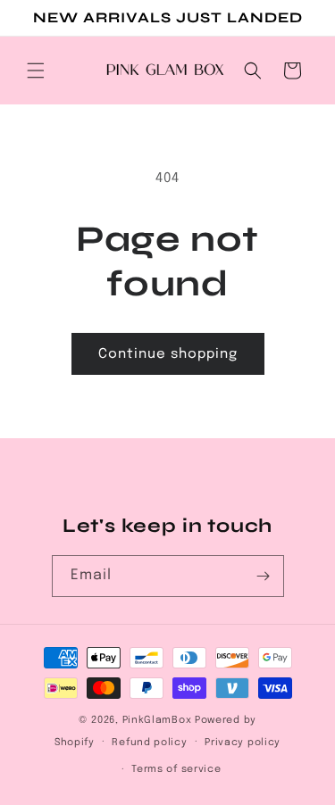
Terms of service (176, 769)
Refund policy (149, 742)
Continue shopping (168, 354)
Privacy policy (243, 742)
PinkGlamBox (157, 720)
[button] (35, 70)
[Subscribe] (263, 576)
